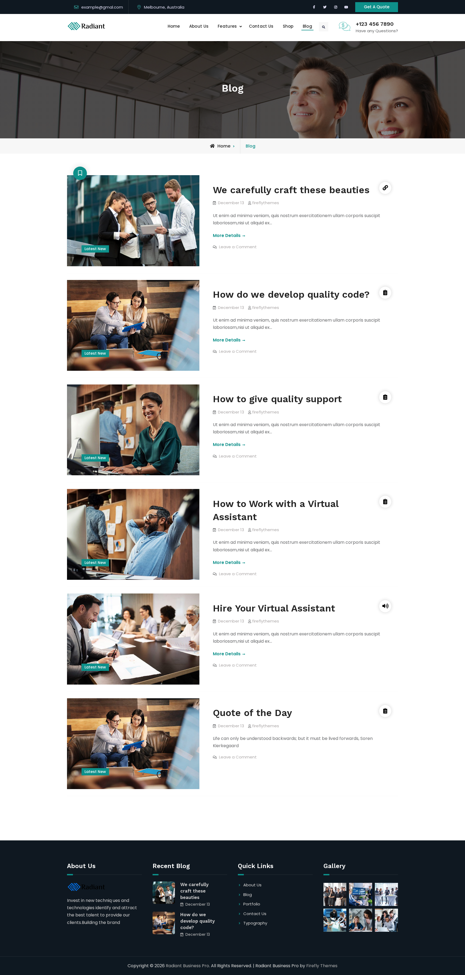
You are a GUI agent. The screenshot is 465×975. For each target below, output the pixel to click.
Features (227, 26)
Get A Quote (376, 7)
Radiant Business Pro (187, 966)
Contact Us (261, 26)
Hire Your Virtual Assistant (274, 608)
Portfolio (251, 904)
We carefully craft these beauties (291, 189)
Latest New (95, 248)
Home (174, 26)
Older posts (92, 815)
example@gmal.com (102, 7)
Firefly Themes (321, 966)
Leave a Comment (238, 247)
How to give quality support (277, 399)
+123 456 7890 (375, 24)
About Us (199, 26)
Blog (307, 26)
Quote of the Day (252, 712)
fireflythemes (265, 203)
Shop (288, 26)
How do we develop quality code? (291, 294)
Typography (255, 923)
